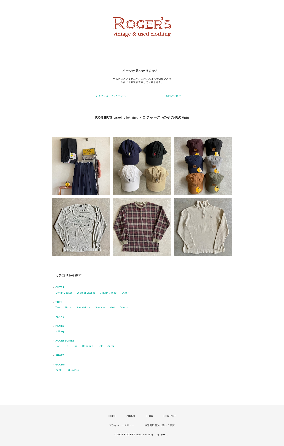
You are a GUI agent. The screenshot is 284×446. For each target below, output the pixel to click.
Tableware (72, 370)
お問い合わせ (173, 95)
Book (58, 370)
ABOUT (131, 416)
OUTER (60, 287)
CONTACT (169, 416)
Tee (57, 307)
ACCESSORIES (65, 340)
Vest (112, 307)
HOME (112, 416)
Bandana (87, 346)
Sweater (100, 307)
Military (60, 331)
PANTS (59, 326)
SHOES (60, 355)
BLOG (149, 416)
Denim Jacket (63, 292)
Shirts (68, 307)
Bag (75, 346)
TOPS (58, 302)
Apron (111, 346)
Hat (57, 346)
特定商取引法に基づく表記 (160, 425)
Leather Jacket (86, 292)
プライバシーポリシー (121, 425)
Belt (100, 346)
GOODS (60, 364)
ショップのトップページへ (111, 95)
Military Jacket (108, 292)
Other (125, 292)
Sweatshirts (83, 307)
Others (124, 307)
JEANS (59, 316)
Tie (66, 346)
